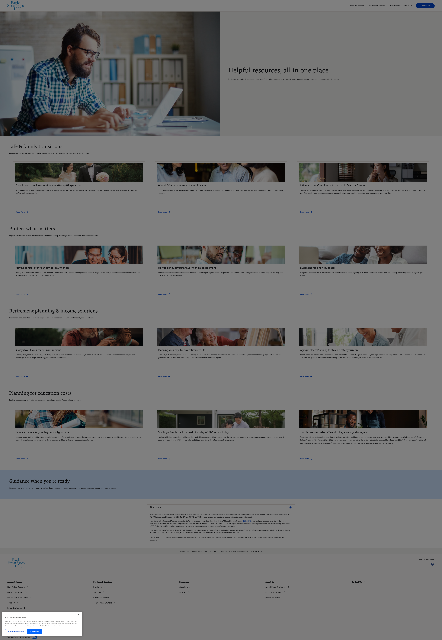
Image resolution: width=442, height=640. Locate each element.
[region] (42, 624)
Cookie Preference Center (15, 631)
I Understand (34, 631)
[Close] (78, 614)
